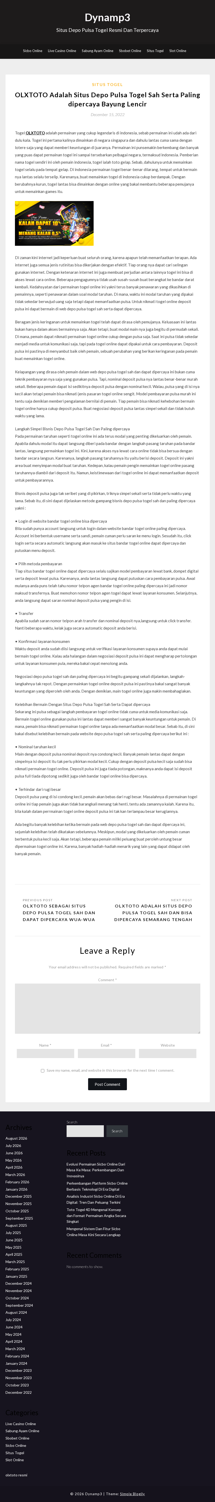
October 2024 (17, 1298)
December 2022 (19, 1392)
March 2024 (15, 1348)
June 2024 (14, 1327)
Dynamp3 (107, 17)
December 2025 (19, 1196)
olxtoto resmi (16, 1475)
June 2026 (14, 1153)
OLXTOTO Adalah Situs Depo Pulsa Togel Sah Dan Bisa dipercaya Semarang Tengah (153, 912)
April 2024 (14, 1341)
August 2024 (16, 1312)
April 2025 (14, 1254)
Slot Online (177, 51)
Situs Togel (155, 51)
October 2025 (17, 1211)
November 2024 (19, 1290)
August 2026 (16, 1138)
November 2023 (19, 1377)
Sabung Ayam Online (97, 51)
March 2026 (15, 1174)
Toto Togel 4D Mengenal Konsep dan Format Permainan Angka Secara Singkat (96, 1215)
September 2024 (19, 1305)
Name (45, 1045)
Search (72, 1122)
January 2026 (16, 1189)
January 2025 (16, 1276)
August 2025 (16, 1225)
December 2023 (19, 1370)
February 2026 (17, 1182)
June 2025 (14, 1240)
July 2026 (13, 1145)
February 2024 (17, 1356)
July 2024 (13, 1319)
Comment (107, 980)
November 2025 (19, 1203)
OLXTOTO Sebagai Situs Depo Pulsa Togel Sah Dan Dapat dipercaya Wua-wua (59, 912)
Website (168, 1045)
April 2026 (14, 1167)
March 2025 (15, 1261)
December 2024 (19, 1283)
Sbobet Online (130, 51)
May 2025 (14, 1247)
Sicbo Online (32, 51)
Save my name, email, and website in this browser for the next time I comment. (110, 1070)
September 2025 (19, 1218)
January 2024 (16, 1363)
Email (106, 1045)
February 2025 (17, 1269)
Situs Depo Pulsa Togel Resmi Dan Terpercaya (107, 30)
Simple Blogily (132, 1494)
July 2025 (13, 1232)
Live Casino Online (62, 51)
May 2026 (14, 1160)
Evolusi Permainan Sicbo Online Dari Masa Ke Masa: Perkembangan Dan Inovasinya (96, 1170)
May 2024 (14, 1334)
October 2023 (17, 1385)
